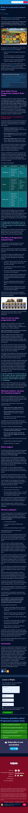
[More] (8, 671)
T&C (13, 805)
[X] (5, 671)
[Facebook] (2, 671)
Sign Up (14, 749)
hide (22, 74)
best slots (13, 65)
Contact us (10, 776)
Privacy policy (10, 778)
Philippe (6, 13)
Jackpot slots (6, 5)
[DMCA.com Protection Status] (21, 776)
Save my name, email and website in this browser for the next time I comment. (13, 708)
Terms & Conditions (8, 781)
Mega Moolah (21, 199)
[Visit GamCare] (15, 776)
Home (2, 5)
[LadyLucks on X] (15, 771)
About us (11, 770)
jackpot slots (10, 17)
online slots (11, 49)
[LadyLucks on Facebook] (18, 771)
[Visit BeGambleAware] (19, 773)
